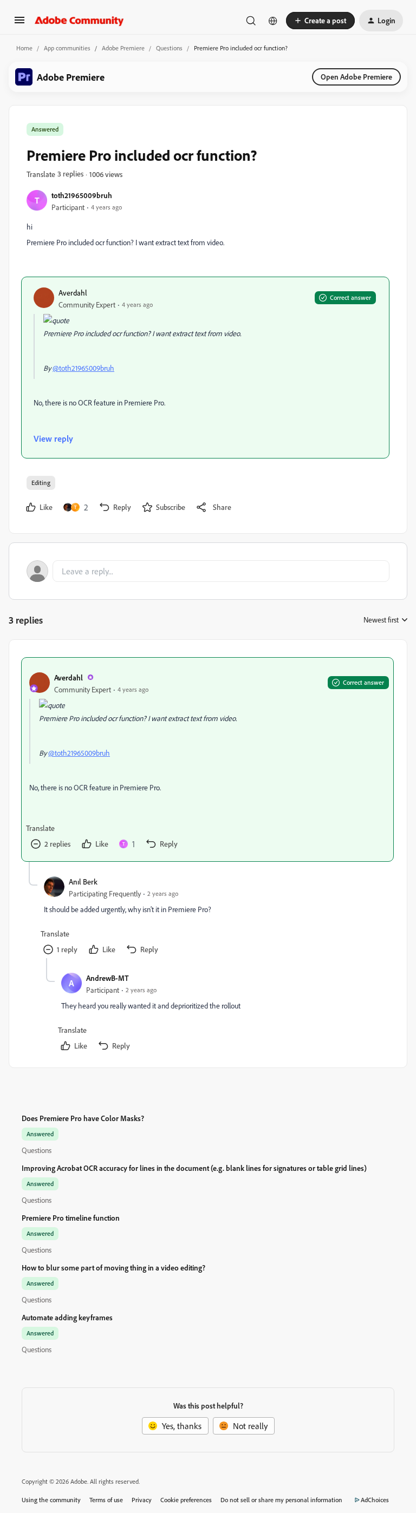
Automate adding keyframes (67, 1317)
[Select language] (273, 20)
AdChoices (375, 1500)
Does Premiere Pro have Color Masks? (83, 1118)
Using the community (51, 1500)
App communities (67, 48)
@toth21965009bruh (83, 367)
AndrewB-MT (107, 978)
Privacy (142, 1500)
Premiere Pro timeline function (71, 1217)
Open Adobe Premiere (356, 76)
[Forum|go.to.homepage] (79, 20)
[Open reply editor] (208, 571)
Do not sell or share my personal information (281, 1500)
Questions (169, 48)
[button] (19, 23)
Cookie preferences (186, 1500)
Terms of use (106, 1500)
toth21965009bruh (81, 195)
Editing (40, 483)
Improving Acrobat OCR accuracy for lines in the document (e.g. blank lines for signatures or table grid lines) (194, 1168)
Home (24, 48)
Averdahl (72, 292)
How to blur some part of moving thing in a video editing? (113, 1267)
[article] (207, 759)
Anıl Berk (83, 881)
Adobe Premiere (123, 48)
